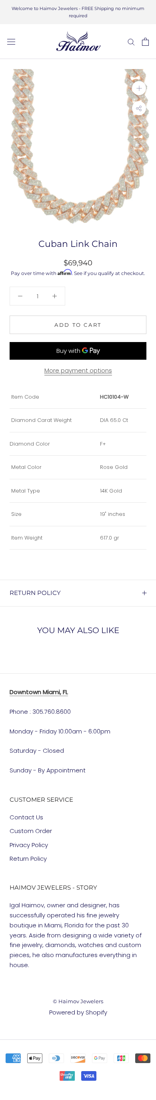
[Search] (131, 41)
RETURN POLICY (35, 593)
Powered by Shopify (78, 1012)
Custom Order (31, 831)
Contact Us (26, 817)
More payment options (78, 370)
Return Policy (28, 858)
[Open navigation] (11, 42)
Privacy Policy (29, 845)
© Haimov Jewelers (78, 1001)
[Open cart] (145, 42)
